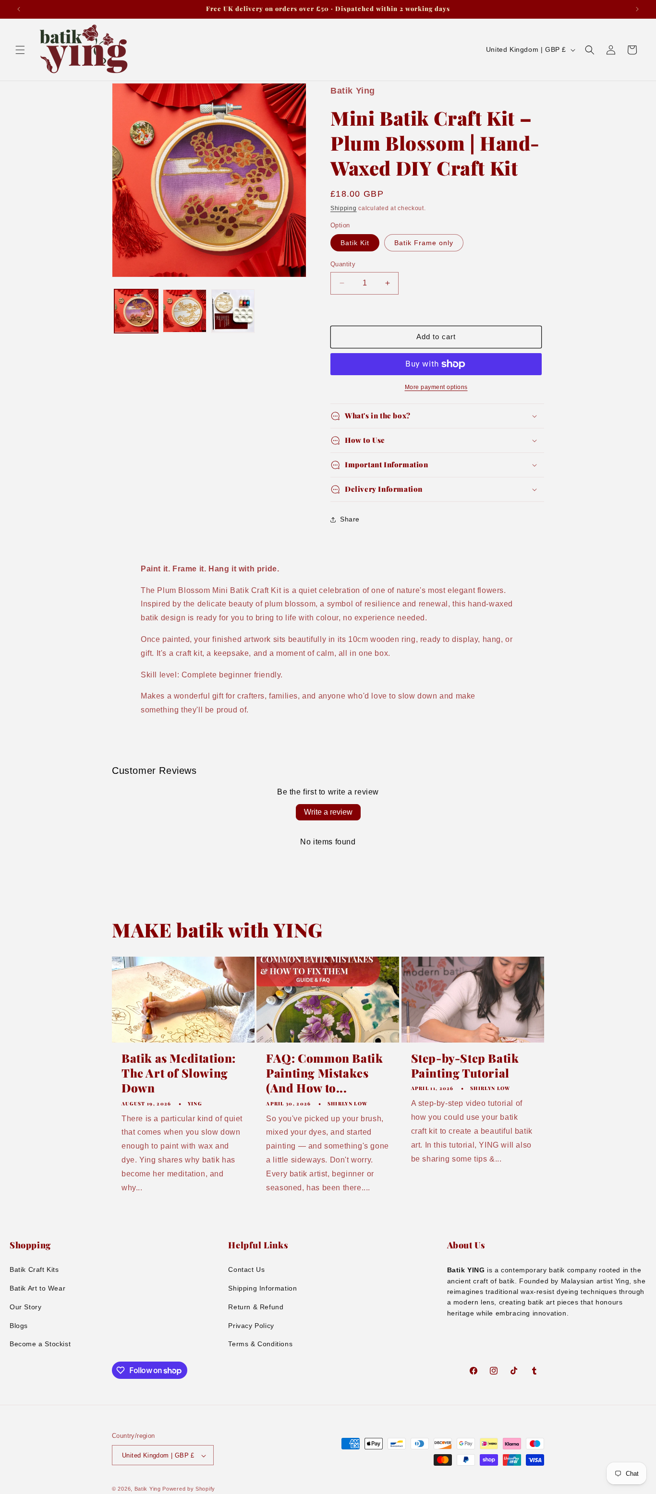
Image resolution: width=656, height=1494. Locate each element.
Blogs (19, 1325)
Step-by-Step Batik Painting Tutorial (465, 1065)
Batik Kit (354, 243)
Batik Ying (147, 1489)
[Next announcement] (637, 9)
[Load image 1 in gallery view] (136, 311)
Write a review (328, 812)
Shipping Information (262, 1288)
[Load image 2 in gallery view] (185, 311)
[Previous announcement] (18, 9)
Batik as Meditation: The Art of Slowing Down (178, 1073)
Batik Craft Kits (34, 1269)
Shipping (343, 208)
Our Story (25, 1307)
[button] (20, 49)
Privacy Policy (251, 1325)
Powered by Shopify (188, 1489)
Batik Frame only (423, 243)
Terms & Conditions (260, 1344)
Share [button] (350, 519)
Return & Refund (255, 1307)
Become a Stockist (40, 1344)
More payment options (436, 387)
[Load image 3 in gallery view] (233, 311)
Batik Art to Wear (37, 1288)
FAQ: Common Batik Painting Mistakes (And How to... (324, 1073)
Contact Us (246, 1269)
